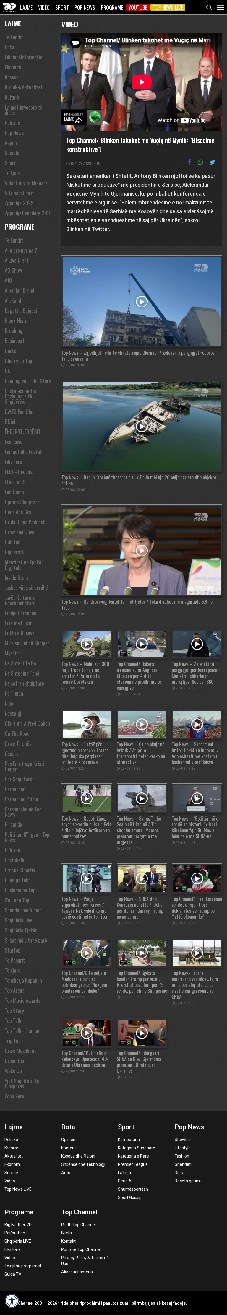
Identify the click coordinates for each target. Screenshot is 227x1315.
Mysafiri (12, 653)
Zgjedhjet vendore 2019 (28, 213)
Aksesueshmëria (77, 1272)
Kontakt (68, 1241)
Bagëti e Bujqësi (21, 310)
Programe (112, 7)
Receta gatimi (188, 1181)
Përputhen (15, 789)
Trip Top (13, 1040)
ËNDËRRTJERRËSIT (23, 431)
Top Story (14, 1010)
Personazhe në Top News (23, 811)
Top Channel (79, 1212)
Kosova (12, 77)
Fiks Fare (13, 462)
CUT (9, 371)
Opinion (68, 1139)
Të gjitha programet (22, 1266)
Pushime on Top (20, 890)
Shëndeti (183, 1164)
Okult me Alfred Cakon (27, 723)
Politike (12, 122)
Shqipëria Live (19, 920)
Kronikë (11, 1147)
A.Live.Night (17, 260)
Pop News (84, 7)
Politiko (12, 850)
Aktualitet (13, 1156)
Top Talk (13, 1020)
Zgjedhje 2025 (19, 203)
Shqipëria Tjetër (21, 930)
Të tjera (12, 173)
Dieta (179, 1172)
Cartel (11, 350)
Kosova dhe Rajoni (78, 1156)
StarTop (12, 950)
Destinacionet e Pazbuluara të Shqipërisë (20, 396)
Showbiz (183, 1139)
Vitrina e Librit (19, 193)
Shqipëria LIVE (17, 1241)
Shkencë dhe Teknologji (83, 1164)
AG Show (13, 270)
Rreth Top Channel (78, 1224)
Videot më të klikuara (26, 183)
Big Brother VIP (18, 1224)
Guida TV (12, 1274)
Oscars (11, 753)
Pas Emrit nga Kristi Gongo (24, 766)
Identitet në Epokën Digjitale (24, 564)
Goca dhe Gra (18, 512)
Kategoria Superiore (136, 1147)
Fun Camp (14, 492)
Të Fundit (14, 37)
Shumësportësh (133, 1189)
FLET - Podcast (19, 472)
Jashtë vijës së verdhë (26, 587)
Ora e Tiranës (18, 743)
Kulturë (12, 97)
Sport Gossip (130, 1197)
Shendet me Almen (23, 910)
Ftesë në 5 (15, 482)
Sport (62, 7)
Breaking (13, 330)
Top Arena (15, 990)
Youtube (138, 7)
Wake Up (13, 1071)
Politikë (11, 1139)
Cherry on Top (18, 360)
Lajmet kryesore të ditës (24, 109)
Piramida (13, 824)
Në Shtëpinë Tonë (22, 673)
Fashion (182, 1156)
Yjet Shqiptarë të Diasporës (22, 1083)
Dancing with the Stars (28, 381)
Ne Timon (14, 693)
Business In (16, 340)
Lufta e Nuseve (20, 633)
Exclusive (13, 441)
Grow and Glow (19, 532)
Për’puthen (14, 1233)
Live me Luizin (19, 623)
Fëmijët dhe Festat (23, 451)
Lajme (26, 7)
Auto (65, 1172)
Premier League (133, 1164)
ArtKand (13, 300)
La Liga (124, 1172)
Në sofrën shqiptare (24, 683)
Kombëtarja (129, 1139)
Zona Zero (14, 1096)
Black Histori (17, 320)
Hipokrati (14, 552)
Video (44, 7)
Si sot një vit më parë (26, 940)
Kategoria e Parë (133, 1156)
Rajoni (11, 143)
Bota (9, 47)
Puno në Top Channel (81, 1249)
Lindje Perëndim (20, 613)
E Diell (11, 421)
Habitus (12, 542)
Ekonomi (13, 67)
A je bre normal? (21, 250)
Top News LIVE (168, 7)
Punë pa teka (18, 880)
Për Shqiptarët (19, 779)
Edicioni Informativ (23, 57)
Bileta (66, 1233)
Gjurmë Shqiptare (22, 502)
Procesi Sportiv (20, 870)
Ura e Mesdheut (20, 1050)
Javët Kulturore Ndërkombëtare (20, 600)
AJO (8, 280)
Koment (68, 1147)
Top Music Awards (22, 1000)
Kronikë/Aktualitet (24, 87)
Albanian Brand (19, 290)
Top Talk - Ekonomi (23, 1030)
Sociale (12, 153)
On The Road (17, 733)
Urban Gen (15, 1061)
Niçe (9, 703)
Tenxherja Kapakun (23, 980)
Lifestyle (183, 1147)
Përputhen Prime (21, 799)
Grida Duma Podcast (25, 522)
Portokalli (14, 860)
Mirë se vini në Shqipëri (28, 643)
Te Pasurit (15, 960)
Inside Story (16, 577)
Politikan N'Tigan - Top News (27, 837)
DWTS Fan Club (20, 411)
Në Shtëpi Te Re (20, 663)
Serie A (125, 1181)
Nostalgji (13, 713)
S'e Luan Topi (17, 900)
